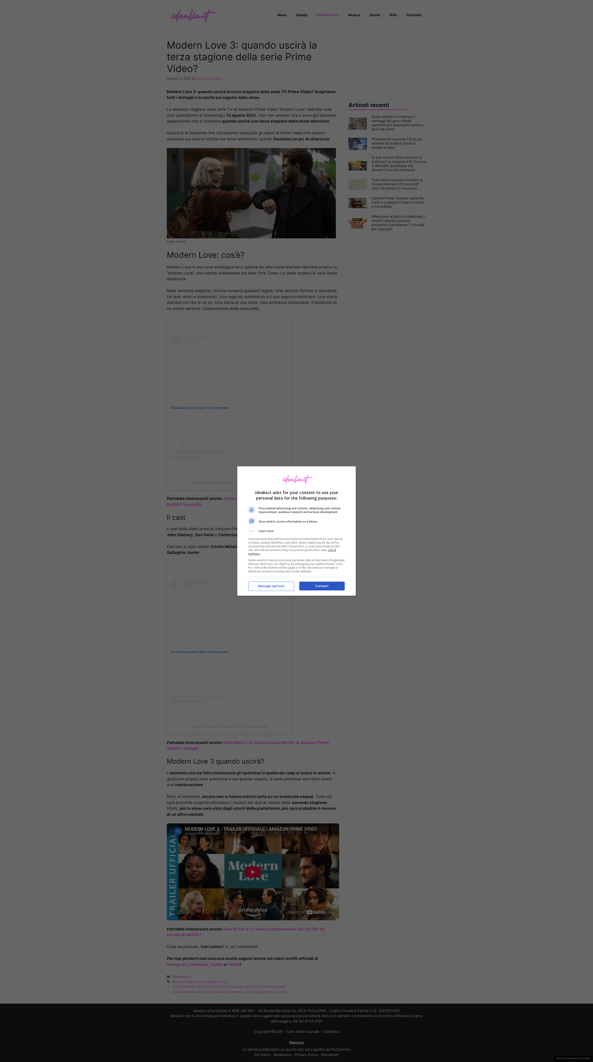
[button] (296, 531)
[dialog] (296, 531)
